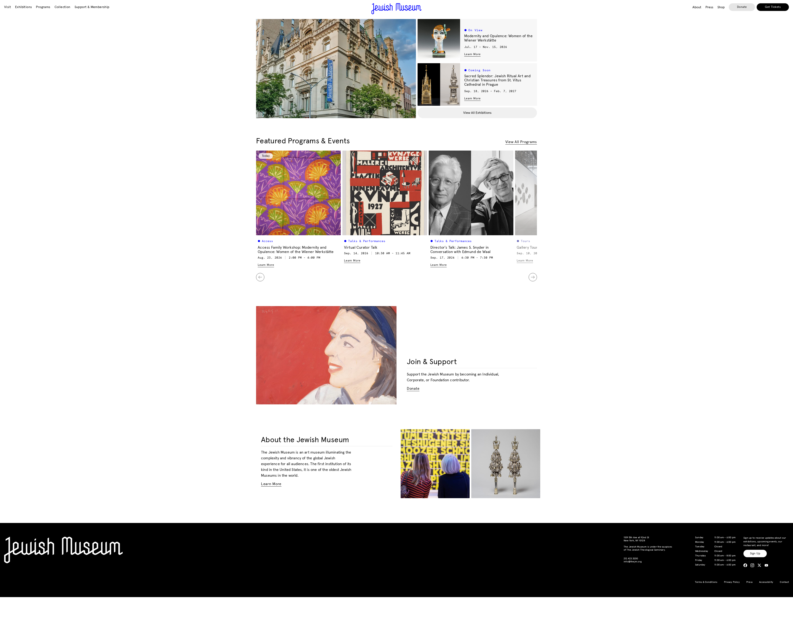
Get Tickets (773, 7)
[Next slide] (533, 277)
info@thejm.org (633, 562)
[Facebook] (745, 565)
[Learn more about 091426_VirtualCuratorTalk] (384, 193)
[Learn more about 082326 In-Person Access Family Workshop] (298, 193)
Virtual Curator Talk (360, 247)
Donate (742, 7)
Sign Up (755, 553)
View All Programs (521, 142)
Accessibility (766, 582)
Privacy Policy (732, 582)
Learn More (472, 54)
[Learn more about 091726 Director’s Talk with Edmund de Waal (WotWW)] (471, 193)
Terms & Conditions (706, 582)
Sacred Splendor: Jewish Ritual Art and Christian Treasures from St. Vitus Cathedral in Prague (497, 80)
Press (749, 582)
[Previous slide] (260, 277)
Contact (784, 582)
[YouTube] (766, 565)
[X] (759, 565)
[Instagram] (752, 565)
